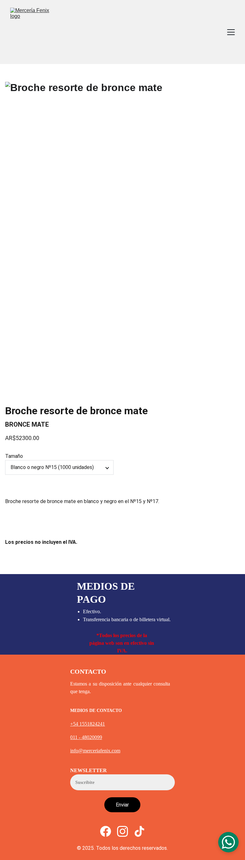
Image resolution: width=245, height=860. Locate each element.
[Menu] (231, 32)
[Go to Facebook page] (105, 831)
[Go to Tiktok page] (139, 831)
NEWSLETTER (88, 770)
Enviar (122, 805)
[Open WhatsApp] (228, 842)
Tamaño (14, 456)
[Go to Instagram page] (122, 831)
